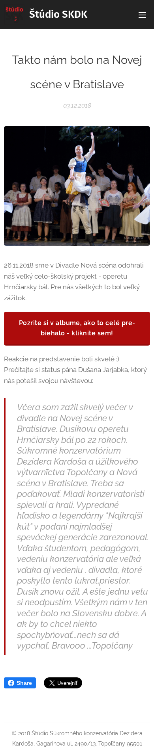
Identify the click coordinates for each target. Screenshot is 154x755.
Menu (142, 14)
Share (24, 683)
